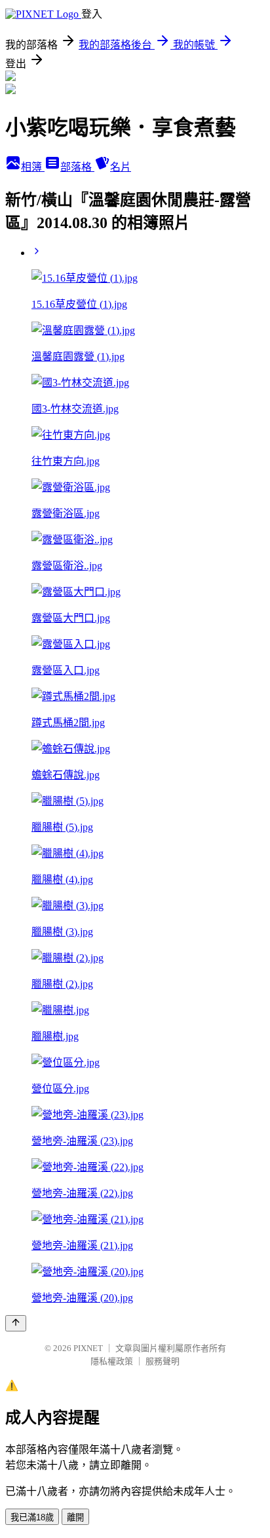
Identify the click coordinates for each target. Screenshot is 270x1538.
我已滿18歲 (32, 1517)
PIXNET (88, 1348)
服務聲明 (162, 1361)
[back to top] (15, 1323)
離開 (75, 1517)
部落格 (77, 167)
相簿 (33, 167)
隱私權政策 (111, 1361)
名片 (120, 167)
